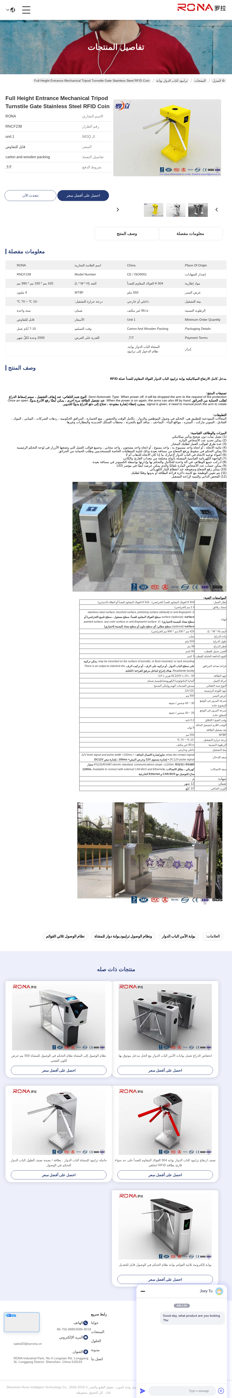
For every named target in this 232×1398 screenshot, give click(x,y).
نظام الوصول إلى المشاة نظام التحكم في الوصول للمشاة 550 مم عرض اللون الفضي (58, 1058)
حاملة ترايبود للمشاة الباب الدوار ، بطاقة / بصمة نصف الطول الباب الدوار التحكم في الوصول (59, 1162)
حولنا (95, 1323)
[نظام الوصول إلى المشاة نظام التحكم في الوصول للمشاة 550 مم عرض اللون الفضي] (58, 1017)
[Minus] (142, 1291)
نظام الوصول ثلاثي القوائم (65, 936)
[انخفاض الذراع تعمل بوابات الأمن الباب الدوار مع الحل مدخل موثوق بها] (165, 1017)
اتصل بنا (97, 1359)
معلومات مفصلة (190, 233)
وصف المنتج (127, 233)
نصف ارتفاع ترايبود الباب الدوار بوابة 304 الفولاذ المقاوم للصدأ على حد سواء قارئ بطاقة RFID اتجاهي (165, 1162)
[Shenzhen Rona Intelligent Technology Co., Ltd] (202, 10)
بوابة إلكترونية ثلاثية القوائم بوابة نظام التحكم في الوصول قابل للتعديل (165, 1265)
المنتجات (200, 80)
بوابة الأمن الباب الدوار (178, 936)
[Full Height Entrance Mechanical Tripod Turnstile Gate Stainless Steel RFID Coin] (167, 142)
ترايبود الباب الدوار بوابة (172, 80)
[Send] (142, 1391)
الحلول (96, 1341)
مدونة (95, 1350)
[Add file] (221, 1391)
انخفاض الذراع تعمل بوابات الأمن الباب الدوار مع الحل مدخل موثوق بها (165, 1055)
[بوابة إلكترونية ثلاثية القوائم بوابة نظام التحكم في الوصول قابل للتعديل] (165, 1226)
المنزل (217, 80)
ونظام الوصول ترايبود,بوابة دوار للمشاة (123, 936)
